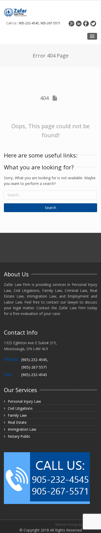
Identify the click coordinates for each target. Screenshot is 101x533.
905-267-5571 (50, 23)
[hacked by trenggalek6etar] (15, 12)
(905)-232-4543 (34, 374)
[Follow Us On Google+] (71, 23)
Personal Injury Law (24, 401)
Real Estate (17, 422)
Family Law (17, 415)
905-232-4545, (29, 23)
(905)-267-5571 (34, 367)
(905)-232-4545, (34, 359)
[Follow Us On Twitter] (93, 23)
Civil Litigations (20, 408)
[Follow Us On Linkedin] (79, 23)
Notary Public (19, 436)
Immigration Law (22, 429)
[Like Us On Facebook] (86, 23)
